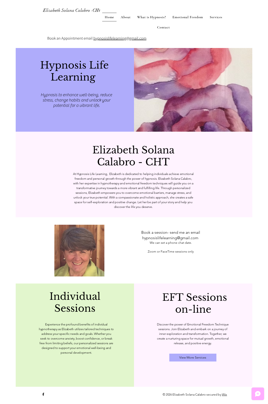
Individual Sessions (74, 302)
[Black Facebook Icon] (43, 394)
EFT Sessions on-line (193, 303)
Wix (224, 394)
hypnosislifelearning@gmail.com (119, 38)
